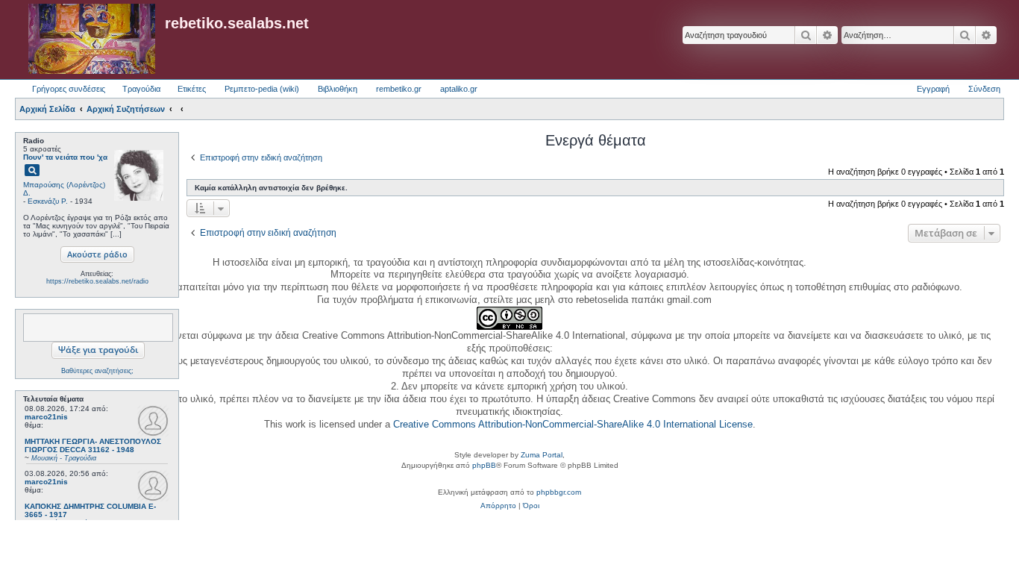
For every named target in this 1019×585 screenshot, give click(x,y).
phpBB (484, 465)
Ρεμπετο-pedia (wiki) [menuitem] (262, 88)
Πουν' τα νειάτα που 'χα (65, 157)
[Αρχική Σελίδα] (92, 39)
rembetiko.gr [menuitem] (398, 88)
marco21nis (46, 417)
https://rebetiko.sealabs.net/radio (97, 281)
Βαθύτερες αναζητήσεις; (97, 371)
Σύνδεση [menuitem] (984, 88)
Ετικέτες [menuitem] (192, 88)
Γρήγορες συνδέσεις (68, 88)
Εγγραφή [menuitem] (933, 88)
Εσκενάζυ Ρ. (48, 201)
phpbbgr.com (558, 492)
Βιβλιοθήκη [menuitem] (337, 88)
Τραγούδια (141, 88)
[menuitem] (498, 506)
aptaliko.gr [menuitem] (458, 88)
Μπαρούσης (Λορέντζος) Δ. (64, 189)
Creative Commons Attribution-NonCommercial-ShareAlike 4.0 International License (573, 424)
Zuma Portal (541, 455)
